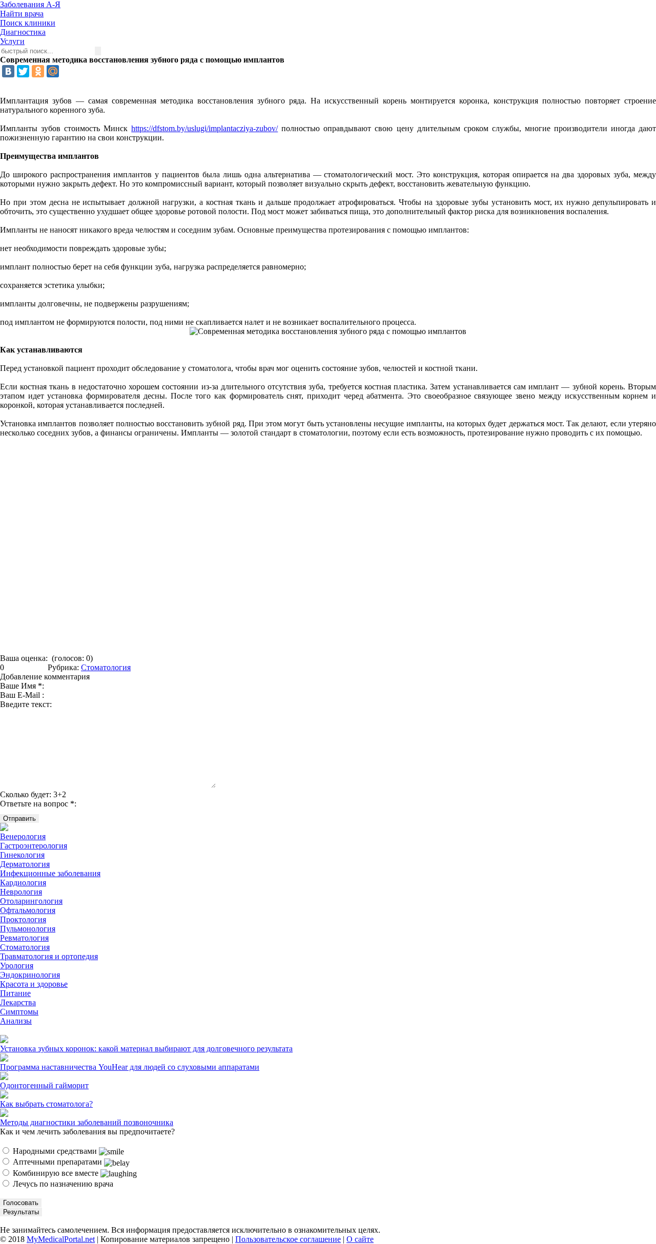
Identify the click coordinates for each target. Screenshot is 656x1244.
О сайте (360, 1239)
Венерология (23, 836)
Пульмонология (27, 928)
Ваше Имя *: (22, 685)
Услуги (12, 41)
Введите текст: (26, 704)
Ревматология (24, 938)
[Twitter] (23, 71)
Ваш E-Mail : (22, 695)
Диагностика (23, 32)
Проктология (23, 919)
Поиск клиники (27, 22)
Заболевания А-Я (30, 4)
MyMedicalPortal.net (61, 1239)
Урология (16, 965)
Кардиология (23, 882)
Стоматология (106, 667)
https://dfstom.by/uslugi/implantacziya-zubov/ (204, 128)
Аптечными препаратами (57, 1161)
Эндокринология (30, 974)
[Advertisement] (328, 549)
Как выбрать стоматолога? (46, 1104)
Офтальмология (27, 910)
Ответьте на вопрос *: (38, 803)
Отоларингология (31, 901)
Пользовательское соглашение (288, 1239)
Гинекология (22, 855)
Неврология (21, 891)
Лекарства (18, 1002)
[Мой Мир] (53, 71)
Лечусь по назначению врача (62, 1183)
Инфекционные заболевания (50, 873)
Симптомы (19, 1011)
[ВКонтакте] (8, 71)
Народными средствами (55, 1151)
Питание (15, 993)
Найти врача (22, 13)
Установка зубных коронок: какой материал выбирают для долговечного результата (146, 1048)
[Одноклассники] (38, 71)
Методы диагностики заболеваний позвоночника (86, 1122)
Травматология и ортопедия (49, 956)
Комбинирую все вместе (55, 1173)
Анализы (16, 1021)
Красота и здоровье (34, 984)
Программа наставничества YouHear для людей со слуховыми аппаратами (129, 1067)
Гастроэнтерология (33, 845)
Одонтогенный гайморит (44, 1085)
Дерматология (25, 864)
